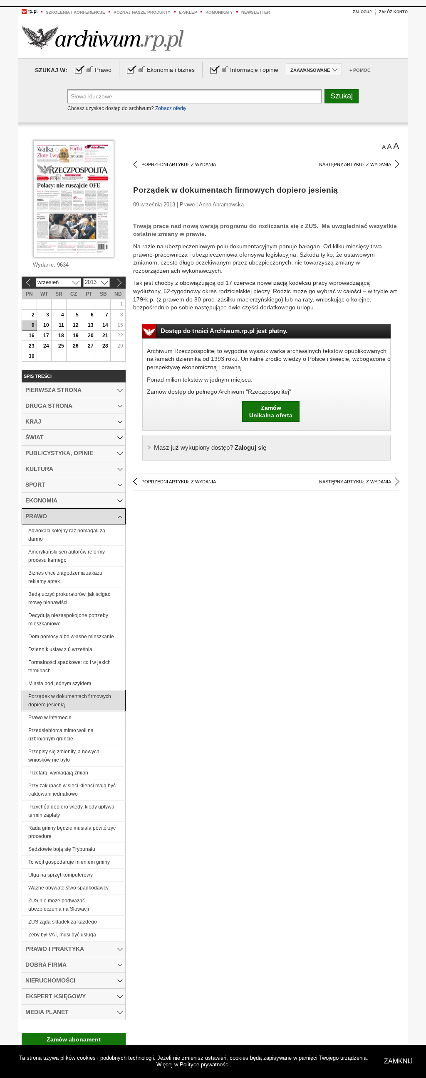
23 (32, 346)
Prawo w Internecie (50, 717)
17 (46, 335)
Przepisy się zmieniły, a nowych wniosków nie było (63, 756)
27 (91, 346)
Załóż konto (393, 12)
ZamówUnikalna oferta (270, 411)
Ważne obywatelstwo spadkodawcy (68, 888)
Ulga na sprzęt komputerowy (60, 875)
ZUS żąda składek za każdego (62, 922)
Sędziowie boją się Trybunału (61, 849)
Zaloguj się (210, 447)
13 (91, 325)
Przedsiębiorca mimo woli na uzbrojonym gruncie (61, 735)
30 (32, 356)
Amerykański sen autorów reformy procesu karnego (66, 556)
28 (105, 346)
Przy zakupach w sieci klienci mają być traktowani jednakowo (72, 790)
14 (105, 325)
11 (61, 325)
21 (105, 335)
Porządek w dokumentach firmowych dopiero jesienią (69, 700)
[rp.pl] (29, 11)
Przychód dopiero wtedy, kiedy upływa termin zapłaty (71, 811)
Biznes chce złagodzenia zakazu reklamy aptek (65, 577)
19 (76, 335)
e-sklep (188, 12)
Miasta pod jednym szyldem (59, 683)
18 (61, 335)
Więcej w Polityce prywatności (193, 1064)
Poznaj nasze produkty (142, 12)
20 (91, 335)
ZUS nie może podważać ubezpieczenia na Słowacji (58, 905)
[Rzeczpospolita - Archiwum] (102, 38)
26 (76, 346)
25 (61, 346)
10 (46, 325)
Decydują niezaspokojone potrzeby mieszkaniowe (68, 619)
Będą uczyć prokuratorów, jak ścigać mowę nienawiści (69, 598)
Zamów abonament (74, 1039)
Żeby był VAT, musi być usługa (62, 935)
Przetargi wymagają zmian (58, 773)
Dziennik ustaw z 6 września (60, 649)
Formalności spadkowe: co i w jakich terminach (69, 666)
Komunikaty (219, 12)
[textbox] (194, 96)
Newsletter (255, 12)
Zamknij (398, 1061)
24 (46, 346)
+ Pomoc (360, 70)
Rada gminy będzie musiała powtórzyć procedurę (72, 832)
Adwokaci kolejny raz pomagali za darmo (66, 535)
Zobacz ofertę (170, 108)
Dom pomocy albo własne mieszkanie (71, 636)
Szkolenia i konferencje (75, 12)
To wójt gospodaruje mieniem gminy (69, 862)
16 (32, 335)
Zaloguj (362, 12)
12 (76, 325)
